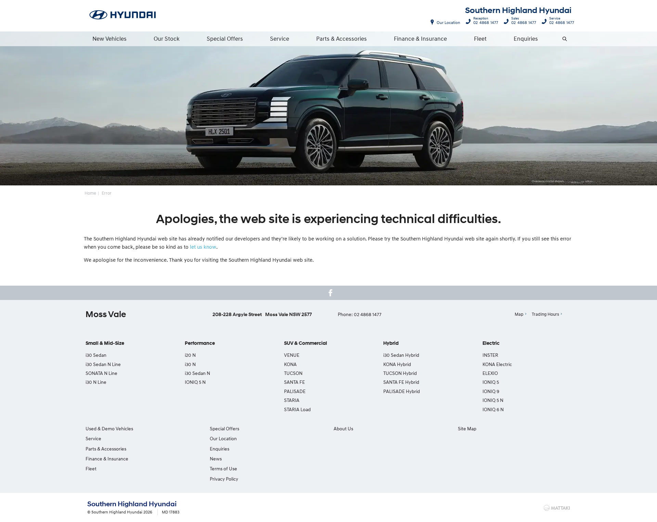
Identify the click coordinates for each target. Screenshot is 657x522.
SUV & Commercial (305, 343)
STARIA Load (297, 409)
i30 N (190, 364)
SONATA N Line (101, 373)
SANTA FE (294, 382)
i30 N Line (96, 382)
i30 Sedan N (197, 373)
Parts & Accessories (341, 38)
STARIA (291, 400)
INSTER (490, 355)
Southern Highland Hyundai (518, 10)
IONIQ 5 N (195, 382)
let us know (203, 247)
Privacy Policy (224, 479)
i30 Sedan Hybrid (401, 355)
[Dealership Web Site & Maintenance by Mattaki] (556, 508)
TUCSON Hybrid (400, 373)
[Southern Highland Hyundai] (123, 15)
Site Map (467, 428)
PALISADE (295, 391)
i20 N (190, 355)
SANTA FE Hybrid (401, 382)
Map (519, 314)
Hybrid (391, 343)
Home (90, 193)
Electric (491, 343)
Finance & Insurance (420, 38)
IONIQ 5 (490, 382)
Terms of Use (223, 468)
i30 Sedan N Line (103, 364)
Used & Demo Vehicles (109, 428)
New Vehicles (109, 38)
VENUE (291, 355)
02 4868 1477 (485, 21)
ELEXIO (490, 373)
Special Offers (225, 38)
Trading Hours (545, 314)
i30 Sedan (96, 355)
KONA (290, 364)
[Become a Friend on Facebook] (330, 293)
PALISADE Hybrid (401, 391)
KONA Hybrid (397, 364)
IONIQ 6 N (493, 409)
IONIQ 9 (490, 391)
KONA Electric (497, 364)
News (216, 458)
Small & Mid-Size (105, 343)
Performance (200, 343)
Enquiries (526, 38)
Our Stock (167, 38)
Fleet (480, 38)
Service (279, 38)
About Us (343, 428)
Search (564, 38)
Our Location (448, 22)
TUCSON (293, 373)
